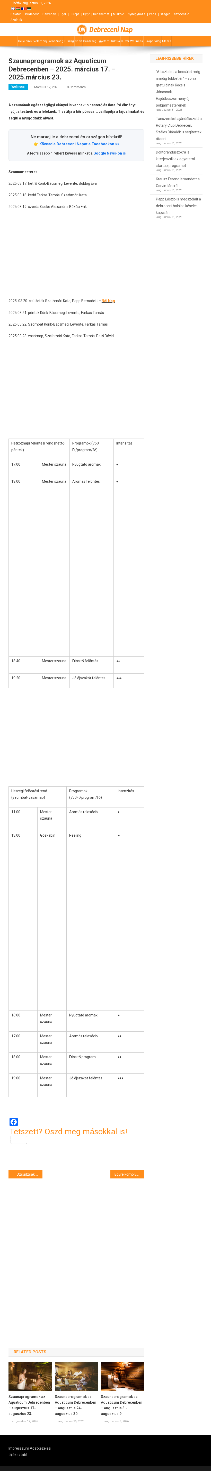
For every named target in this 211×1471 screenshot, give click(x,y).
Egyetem (103, 41)
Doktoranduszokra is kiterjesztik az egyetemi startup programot (175, 159)
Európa (75, 14)
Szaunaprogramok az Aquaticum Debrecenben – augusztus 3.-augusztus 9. (121, 1405)
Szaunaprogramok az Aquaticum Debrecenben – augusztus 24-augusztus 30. (75, 1405)
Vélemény (40, 41)
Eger (63, 14)
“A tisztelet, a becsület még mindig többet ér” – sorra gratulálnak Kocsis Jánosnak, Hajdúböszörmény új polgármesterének (178, 88)
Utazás (166, 41)
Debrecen (49, 14)
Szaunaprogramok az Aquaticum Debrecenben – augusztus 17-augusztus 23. (29, 1405)
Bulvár (125, 41)
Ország (69, 41)
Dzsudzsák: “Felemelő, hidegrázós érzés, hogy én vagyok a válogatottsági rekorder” (29, 1174)
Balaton (16, 14)
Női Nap (108, 301)
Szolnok (16, 20)
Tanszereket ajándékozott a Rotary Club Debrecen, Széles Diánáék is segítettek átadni (179, 129)
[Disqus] (76, 1254)
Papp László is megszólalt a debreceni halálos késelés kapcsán (178, 206)
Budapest (32, 14)
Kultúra (115, 41)
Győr (86, 14)
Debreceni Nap (111, 29)
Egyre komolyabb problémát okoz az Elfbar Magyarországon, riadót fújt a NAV (129, 1174)
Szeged (165, 14)
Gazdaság (89, 41)
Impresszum (18, 1448)
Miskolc (118, 14)
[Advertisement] (76, 254)
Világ (157, 41)
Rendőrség (55, 41)
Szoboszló (181, 14)
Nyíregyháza (136, 14)
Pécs (152, 14)
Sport (78, 41)
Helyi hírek (25, 41)
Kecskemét (101, 14)
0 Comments (76, 87)
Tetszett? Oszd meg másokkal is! (68, 1131)
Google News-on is (109, 153)
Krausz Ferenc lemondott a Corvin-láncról (178, 182)
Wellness (136, 41)
